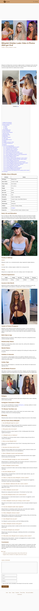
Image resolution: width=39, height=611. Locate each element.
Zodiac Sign (5, 138)
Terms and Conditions (29, 592)
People (4, 551)
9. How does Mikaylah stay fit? (9, 156)
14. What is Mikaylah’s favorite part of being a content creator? (15, 162)
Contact (13, 592)
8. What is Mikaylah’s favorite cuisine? (11, 155)
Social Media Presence (7, 139)
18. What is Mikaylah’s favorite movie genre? (12, 167)
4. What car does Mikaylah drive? (10, 150)
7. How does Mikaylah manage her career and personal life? (15, 154)
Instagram (13, 207)
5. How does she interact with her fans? (11, 151)
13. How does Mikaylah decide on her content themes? (14, 161)
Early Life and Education (7, 123)
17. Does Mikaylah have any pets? (10, 166)
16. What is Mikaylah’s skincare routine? (11, 165)
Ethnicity (4, 144)
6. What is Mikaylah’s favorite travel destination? (13, 153)
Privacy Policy (22, 592)
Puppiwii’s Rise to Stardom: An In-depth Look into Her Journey (15, 554)
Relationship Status (6, 134)
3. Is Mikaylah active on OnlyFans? (10, 149)
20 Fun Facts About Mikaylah (8, 145)
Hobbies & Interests (6, 137)
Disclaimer (17, 592)
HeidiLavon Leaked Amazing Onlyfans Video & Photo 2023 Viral (15, 553)
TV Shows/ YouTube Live (7, 143)
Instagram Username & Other (8, 142)
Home (7, 592)
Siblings (5, 128)
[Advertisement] (19, 11)
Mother (5, 126)
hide (17, 106)
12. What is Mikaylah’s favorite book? (11, 160)
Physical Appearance (6, 129)
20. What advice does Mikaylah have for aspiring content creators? (16, 170)
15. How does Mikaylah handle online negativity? (13, 164)
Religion (4, 140)
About (10, 592)
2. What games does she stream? (10, 148)
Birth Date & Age (5, 133)
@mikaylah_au (21, 404)
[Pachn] (6, 1)
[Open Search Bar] (33, 1)
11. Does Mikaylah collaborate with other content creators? (15, 159)
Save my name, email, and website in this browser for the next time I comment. (18, 583)
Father (5, 127)
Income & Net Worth (6, 131)
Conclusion (5, 171)
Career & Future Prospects (7, 132)
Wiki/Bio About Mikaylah (7, 122)
